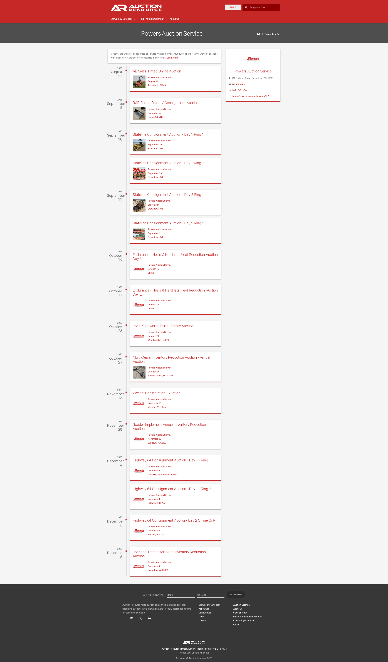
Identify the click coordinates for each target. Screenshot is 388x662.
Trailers (202, 620)
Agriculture (204, 608)
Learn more (172, 57)
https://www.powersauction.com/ (249, 96)
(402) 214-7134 (219, 648)
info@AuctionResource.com (195, 648)
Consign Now (240, 612)
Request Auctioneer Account (247, 616)
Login (236, 624)
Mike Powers (238, 84)
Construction (205, 612)
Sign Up (237, 594)
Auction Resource (170, 648)
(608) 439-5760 (239, 90)
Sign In (232, 7)
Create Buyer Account (244, 620)
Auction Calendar (241, 604)
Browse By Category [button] (122, 18)
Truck (201, 616)
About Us (174, 18)
